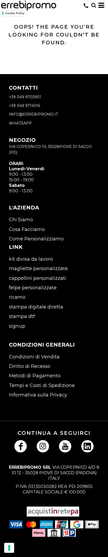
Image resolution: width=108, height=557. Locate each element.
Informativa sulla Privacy (38, 395)
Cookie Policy (14, 13)
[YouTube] (65, 446)
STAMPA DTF (22, 316)
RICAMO (17, 297)
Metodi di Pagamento (35, 376)
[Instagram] (43, 446)
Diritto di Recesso (29, 366)
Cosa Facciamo (27, 229)
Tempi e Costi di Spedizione (42, 385)
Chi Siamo (21, 220)
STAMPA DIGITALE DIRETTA (36, 307)
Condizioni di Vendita (34, 357)
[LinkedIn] (87, 446)
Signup (17, 326)
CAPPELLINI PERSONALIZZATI (37, 278)
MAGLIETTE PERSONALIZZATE (38, 268)
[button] (93, 5)
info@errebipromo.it (33, 114)
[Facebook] (20, 446)
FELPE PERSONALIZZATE (33, 288)
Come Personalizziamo (36, 239)
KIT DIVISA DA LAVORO (31, 259)
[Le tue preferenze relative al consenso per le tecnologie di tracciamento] (9, 548)
